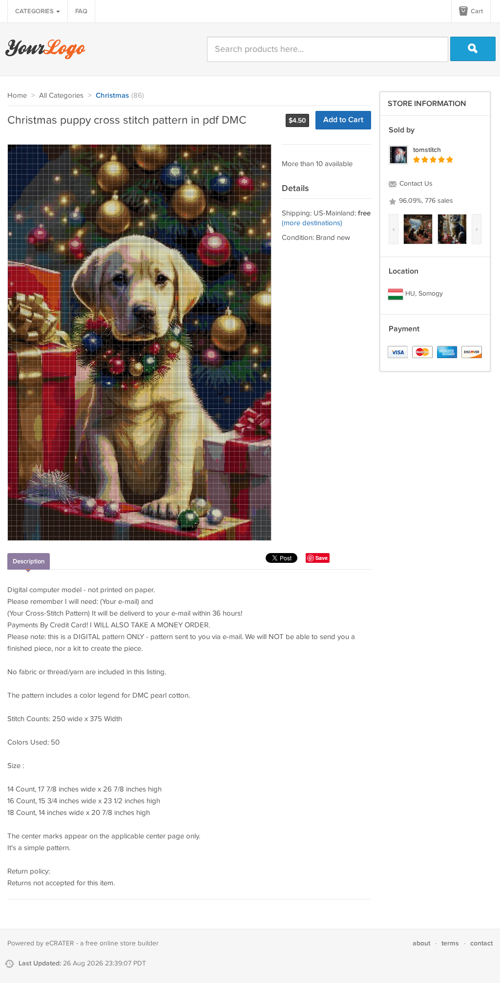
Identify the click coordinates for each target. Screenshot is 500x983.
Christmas (112, 95)
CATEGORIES (35, 11)
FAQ (81, 11)
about (421, 943)
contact (481, 943)
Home (17, 95)
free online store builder (122, 943)
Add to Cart (343, 120)
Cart (476, 11)
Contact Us (415, 184)
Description (28, 561)
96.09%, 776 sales (425, 201)
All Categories (61, 95)
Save (321, 557)
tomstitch (427, 150)
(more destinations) (312, 223)
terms (450, 943)
